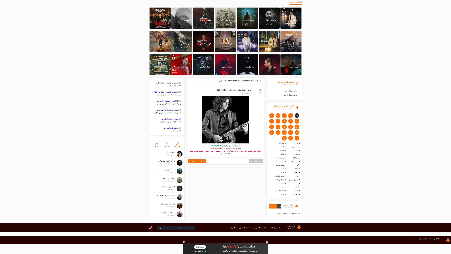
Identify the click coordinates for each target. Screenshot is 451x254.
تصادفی (166, 146)
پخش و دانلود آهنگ (197, 161)
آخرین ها (177, 146)
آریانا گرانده (280, 179)
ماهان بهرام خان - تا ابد (168, 187)
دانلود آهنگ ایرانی (290, 90)
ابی (283, 161)
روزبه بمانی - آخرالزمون (168, 178)
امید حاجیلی (295, 147)
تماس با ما (232, 227)
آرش (282, 172)
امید (297, 154)
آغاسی (296, 190)
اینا (298, 143)
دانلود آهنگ (273, 227)
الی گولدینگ (280, 158)
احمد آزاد (281, 143)
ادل (298, 183)
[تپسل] (184, 242)
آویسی (296, 187)
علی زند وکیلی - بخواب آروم (166, 161)
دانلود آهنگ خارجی (290, 95)
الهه (297, 176)
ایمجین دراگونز (294, 179)
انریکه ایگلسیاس (279, 176)
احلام (282, 154)
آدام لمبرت (280, 150)
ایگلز (283, 183)
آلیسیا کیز (295, 194)
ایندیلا (297, 168)
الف (297, 115)
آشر (283, 168)
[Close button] (267, 242)
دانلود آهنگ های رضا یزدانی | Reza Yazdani (233, 90)
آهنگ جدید (257, 151)
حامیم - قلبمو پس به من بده (166, 195)
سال (271, 206)
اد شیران (296, 172)
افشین (296, 150)
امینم (282, 194)
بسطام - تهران (170, 152)
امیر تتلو (296, 158)
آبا (298, 165)
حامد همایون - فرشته (168, 212)
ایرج (283, 187)
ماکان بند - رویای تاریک (167, 204)
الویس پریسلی (279, 165)
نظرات (156, 146)
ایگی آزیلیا (295, 161)
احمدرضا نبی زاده (279, 190)
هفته (279, 206)
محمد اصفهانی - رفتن (168, 169)
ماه (275, 206)
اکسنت (282, 147)
